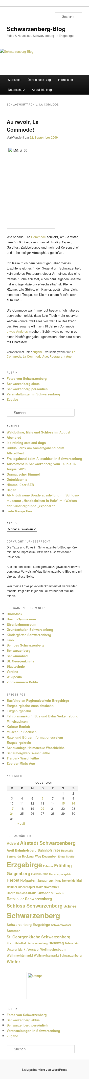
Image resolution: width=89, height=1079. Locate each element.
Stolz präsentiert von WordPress (44, 1069)
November (51, 887)
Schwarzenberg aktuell (24, 383)
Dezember (49, 856)
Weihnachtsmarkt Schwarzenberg (58, 955)
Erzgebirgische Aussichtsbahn (30, 705)
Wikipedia (14, 676)
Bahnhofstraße (49, 850)
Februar (48, 866)
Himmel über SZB (20, 484)
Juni (51, 880)
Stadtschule (16, 666)
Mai (79, 880)
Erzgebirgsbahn (19, 710)
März (39, 887)
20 (42, 808)
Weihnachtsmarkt (20, 955)
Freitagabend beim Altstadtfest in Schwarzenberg (44, 458)
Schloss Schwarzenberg (25, 645)
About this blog (42, 89)
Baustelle (67, 850)
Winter (13, 962)
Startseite (14, 79)
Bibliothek (14, 613)
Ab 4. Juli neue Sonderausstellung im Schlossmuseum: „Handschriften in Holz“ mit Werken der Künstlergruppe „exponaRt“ (43, 500)
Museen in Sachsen (22, 731)
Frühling (63, 865)
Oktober (44, 892)
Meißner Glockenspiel (21, 887)
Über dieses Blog (39, 79)
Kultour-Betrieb (18, 726)
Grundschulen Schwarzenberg (30, 629)
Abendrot (14, 437)
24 (12, 813)
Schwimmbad (17, 655)
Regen (11, 489)
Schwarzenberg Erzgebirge (28, 924)
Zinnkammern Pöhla (22, 682)
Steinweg (56, 943)
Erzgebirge (24, 864)
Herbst (13, 880)
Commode (38, 236)
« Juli (21, 823)
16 (73, 803)
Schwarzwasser (61, 925)
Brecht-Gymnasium (21, 619)
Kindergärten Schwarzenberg (29, 634)
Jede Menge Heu (19, 511)
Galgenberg (18, 873)
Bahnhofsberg (26, 850)
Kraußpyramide (65, 880)
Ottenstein (57, 893)
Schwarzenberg (18, 650)
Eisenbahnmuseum (21, 624)
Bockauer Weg (31, 856)
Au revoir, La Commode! (23, 125)
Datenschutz (16, 89)
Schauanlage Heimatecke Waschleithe (36, 747)
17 (12, 808)
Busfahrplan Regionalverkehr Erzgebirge (38, 700)
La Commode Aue (35, 356)
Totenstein (72, 943)
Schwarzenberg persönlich (27, 388)
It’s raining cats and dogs (26, 442)
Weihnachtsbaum (53, 949)
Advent (13, 843)
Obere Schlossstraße (22, 893)
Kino (10, 640)
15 (63, 803)
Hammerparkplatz (60, 874)
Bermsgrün (14, 856)
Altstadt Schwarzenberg (48, 842)
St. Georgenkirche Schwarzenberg (38, 937)
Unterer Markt (16, 949)
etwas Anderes (17, 331)
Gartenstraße (39, 874)
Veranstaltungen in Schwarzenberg (33, 394)
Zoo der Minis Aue (21, 763)
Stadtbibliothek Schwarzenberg (27, 943)
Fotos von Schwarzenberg (27, 378)
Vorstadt (33, 949)
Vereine (12, 671)
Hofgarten (28, 880)
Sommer (13, 930)
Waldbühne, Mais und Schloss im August (38, 432)
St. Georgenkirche (20, 661)
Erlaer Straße (66, 856)
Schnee (70, 906)
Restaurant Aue (60, 356)
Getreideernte (17, 479)
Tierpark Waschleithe (23, 758)
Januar (42, 880)
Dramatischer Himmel (23, 474)
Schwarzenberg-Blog (36, 28)
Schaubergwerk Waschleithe (28, 753)
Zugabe (37, 352)
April (10, 850)
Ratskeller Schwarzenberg (29, 898)
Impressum (65, 79)
